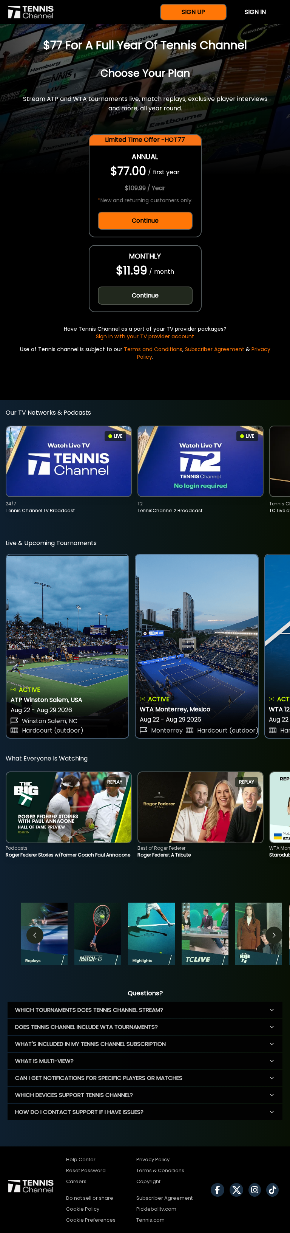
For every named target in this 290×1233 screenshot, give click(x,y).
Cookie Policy (82, 1209)
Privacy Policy (153, 1159)
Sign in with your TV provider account (145, 336)
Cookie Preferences (91, 1220)
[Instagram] (256, 1190)
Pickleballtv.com (156, 1209)
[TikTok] (274, 1190)
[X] (238, 1190)
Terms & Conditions (160, 1170)
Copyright (148, 1181)
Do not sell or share (89, 1198)
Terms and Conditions (153, 349)
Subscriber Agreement (214, 349)
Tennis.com (150, 1220)
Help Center (81, 1159)
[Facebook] (219, 1190)
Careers (76, 1181)
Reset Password (86, 1170)
